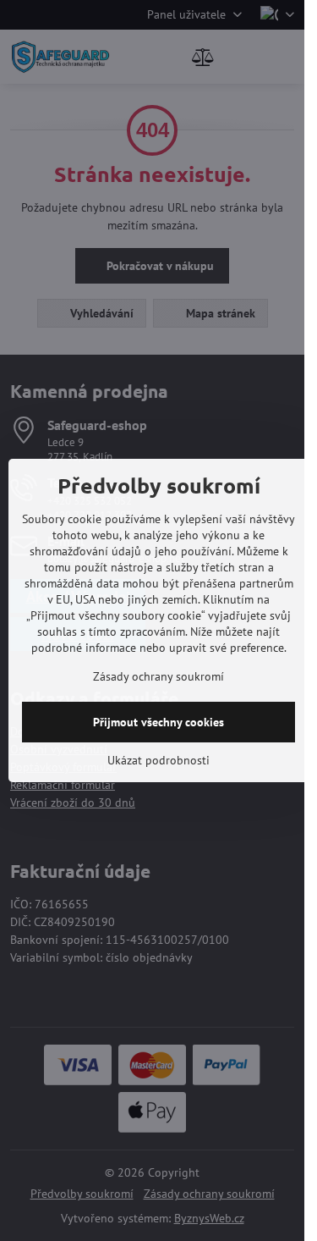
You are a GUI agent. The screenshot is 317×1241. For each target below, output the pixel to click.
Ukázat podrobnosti (158, 760)
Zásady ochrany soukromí (158, 676)
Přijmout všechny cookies (158, 722)
